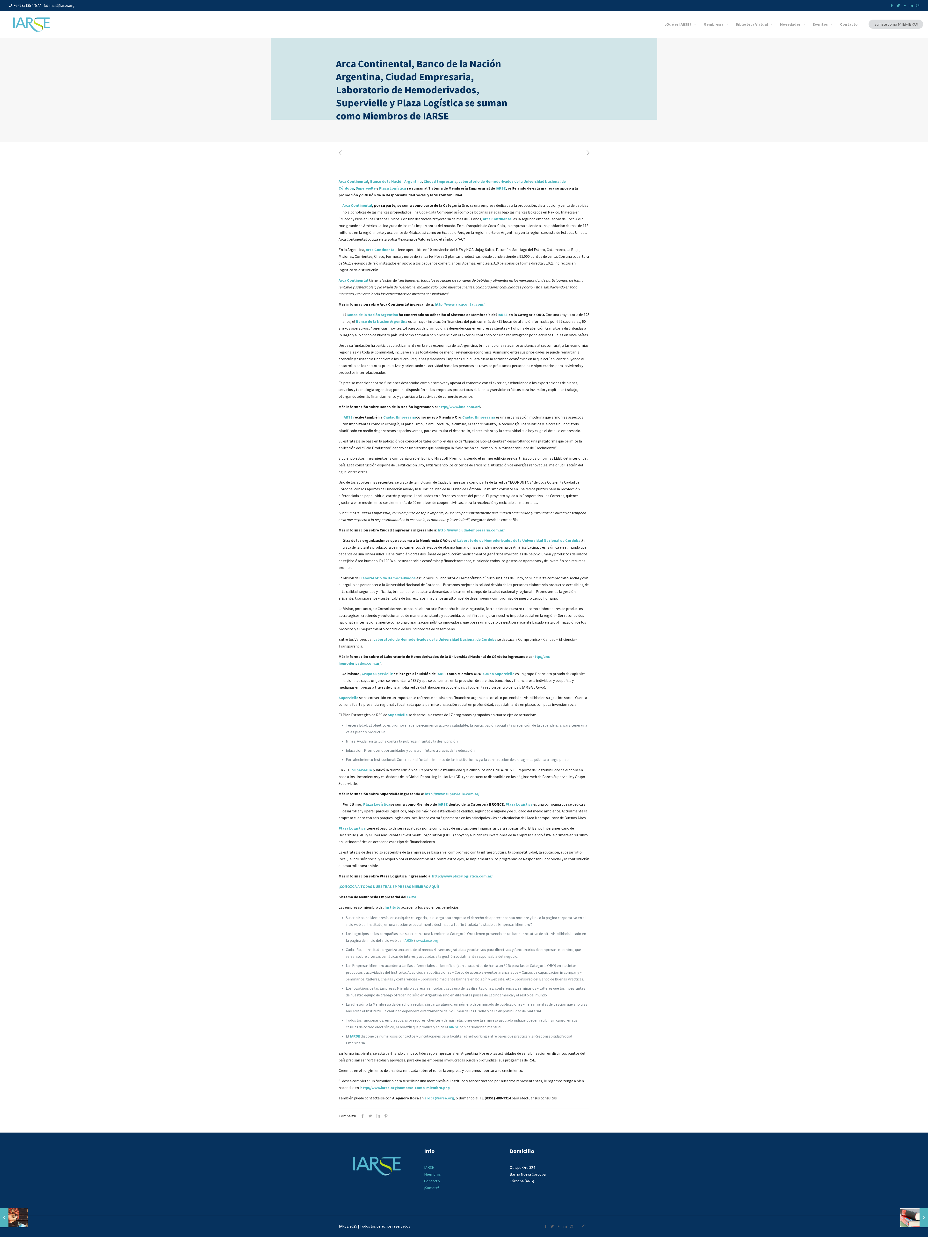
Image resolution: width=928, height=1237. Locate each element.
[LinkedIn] (911, 5)
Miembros (432, 1174)
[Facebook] (891, 5)
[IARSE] (31, 24)
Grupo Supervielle (377, 673)
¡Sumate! (431, 1187)
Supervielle (366, 188)
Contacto (432, 1180)
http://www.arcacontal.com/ (460, 304)
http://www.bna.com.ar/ (459, 406)
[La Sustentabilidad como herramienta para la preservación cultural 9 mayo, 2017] (14, 1217)
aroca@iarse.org (439, 1098)
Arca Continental (353, 181)
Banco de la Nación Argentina (396, 181)
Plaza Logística (392, 188)
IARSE (501, 188)
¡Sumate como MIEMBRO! (895, 24)
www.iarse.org (426, 940)
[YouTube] (904, 5)
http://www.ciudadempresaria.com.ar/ (471, 530)
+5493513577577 (27, 5)
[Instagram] (917, 5)
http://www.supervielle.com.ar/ (452, 793)
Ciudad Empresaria (440, 181)
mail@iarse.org (62, 5)
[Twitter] (898, 5)
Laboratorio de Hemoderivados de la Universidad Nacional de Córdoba (518, 540)
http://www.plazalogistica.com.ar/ (462, 876)
